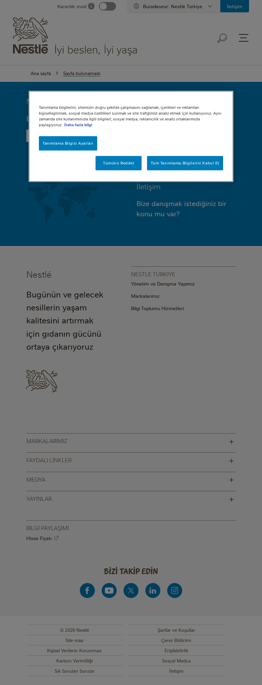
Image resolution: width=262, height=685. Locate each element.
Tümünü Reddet (118, 163)
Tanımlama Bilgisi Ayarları (68, 143)
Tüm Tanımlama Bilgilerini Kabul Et (185, 163)
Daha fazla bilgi (78, 125)
